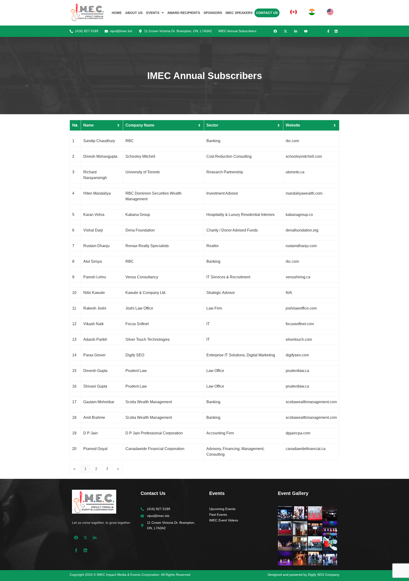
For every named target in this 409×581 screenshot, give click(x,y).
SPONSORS (213, 13)
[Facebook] (275, 31)
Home (117, 13)
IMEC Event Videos (223, 520)
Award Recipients (183, 13)
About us (133, 13)
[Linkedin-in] (295, 31)
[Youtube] (305, 31)
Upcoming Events (222, 509)
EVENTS (152, 13)
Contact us (267, 13)
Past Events (218, 514)
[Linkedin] (336, 31)
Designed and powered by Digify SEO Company (303, 575)
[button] (154, 13)
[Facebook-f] (328, 31)
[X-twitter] (285, 31)
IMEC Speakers (239, 13)
